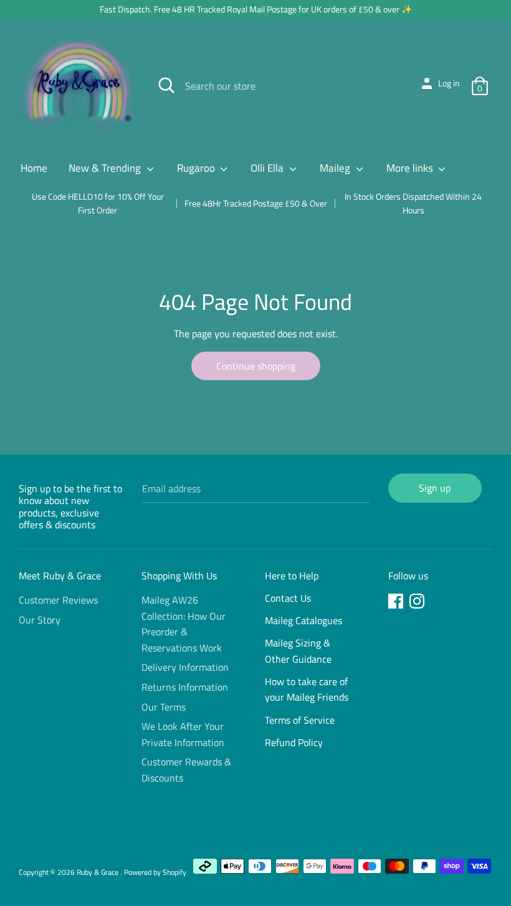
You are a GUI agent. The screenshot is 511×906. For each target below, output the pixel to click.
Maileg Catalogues (303, 620)
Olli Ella (268, 168)
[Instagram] (418, 603)
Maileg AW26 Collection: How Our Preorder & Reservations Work (183, 623)
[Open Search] (166, 85)
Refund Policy (294, 742)
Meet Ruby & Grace (60, 575)
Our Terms (163, 706)
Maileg (336, 168)
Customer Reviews (58, 599)
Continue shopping (255, 365)
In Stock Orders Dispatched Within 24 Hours (413, 203)
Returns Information (184, 687)
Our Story (39, 619)
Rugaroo (197, 168)
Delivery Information (185, 667)
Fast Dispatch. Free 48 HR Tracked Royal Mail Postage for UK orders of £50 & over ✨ (256, 9)
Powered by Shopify (155, 872)
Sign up (435, 487)
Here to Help (291, 575)
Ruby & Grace (98, 872)
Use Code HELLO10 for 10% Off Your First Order (98, 203)
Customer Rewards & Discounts (186, 769)
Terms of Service (300, 719)
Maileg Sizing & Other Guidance (298, 650)
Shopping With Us (179, 575)
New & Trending (106, 168)
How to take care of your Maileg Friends (306, 689)
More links (411, 168)
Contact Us (288, 598)
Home (34, 168)
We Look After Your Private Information (182, 734)
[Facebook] (397, 603)
